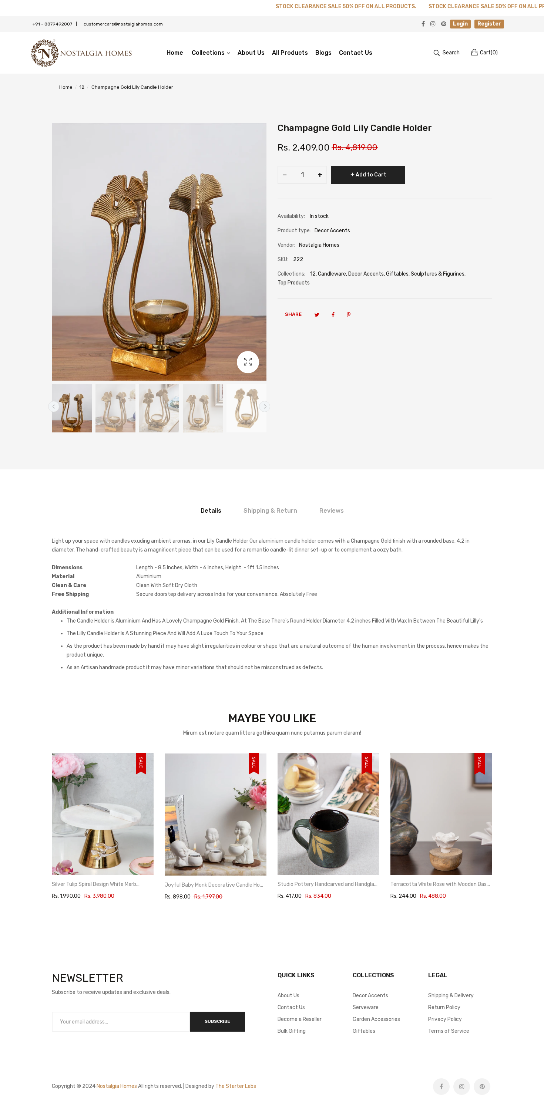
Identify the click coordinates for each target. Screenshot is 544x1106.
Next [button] (264, 406)
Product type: (294, 230)
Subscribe (217, 1021)
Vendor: (286, 245)
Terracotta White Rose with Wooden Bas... (327, 884)
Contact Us (291, 1007)
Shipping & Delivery (451, 995)
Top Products (294, 283)
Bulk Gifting (292, 1031)
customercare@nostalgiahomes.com (123, 24)
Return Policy (444, 1007)
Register (489, 24)
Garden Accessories (376, 1019)
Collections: (291, 274)
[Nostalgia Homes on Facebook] (441, 1086)
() (489, 53)
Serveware (366, 1007)
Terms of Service (448, 1031)
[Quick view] (151, 863)
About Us (288, 995)
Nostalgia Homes (117, 1086)
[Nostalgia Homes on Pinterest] (482, 1086)
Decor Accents (366, 274)
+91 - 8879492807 (55, 24)
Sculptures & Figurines (437, 274)
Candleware (332, 274)
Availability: (291, 216)
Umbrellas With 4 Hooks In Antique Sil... (435, 884)
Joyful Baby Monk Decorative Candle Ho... (101, 885)
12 (313, 274)
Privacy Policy (445, 1019)
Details (211, 510)
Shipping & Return (270, 510)
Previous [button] (53, 406)
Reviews (331, 510)
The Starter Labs (235, 1086)
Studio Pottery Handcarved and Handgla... (215, 884)
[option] (72, 408)
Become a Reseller (300, 1019)
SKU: (283, 259)
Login (460, 24)
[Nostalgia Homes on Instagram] (461, 1086)
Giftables (397, 274)
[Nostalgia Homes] (81, 53)
